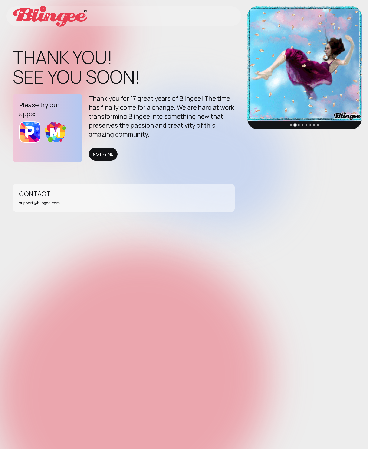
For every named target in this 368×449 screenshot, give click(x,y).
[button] (291, 125)
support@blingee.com (39, 202)
